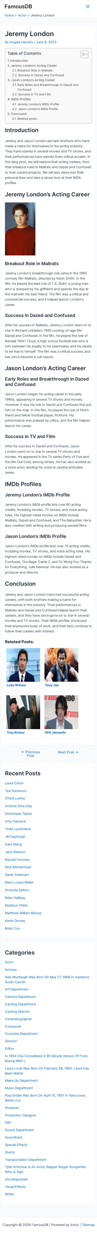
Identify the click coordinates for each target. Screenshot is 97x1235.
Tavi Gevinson (16, 791)
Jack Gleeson (15, 852)
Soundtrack (14, 1137)
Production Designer (20, 1115)
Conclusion (19, 114)
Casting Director (17, 1012)
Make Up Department (21, 1081)
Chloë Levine (15, 798)
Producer (12, 1108)
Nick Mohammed (18, 867)
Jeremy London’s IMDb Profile (38, 104)
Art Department (16, 989)
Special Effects (16, 1145)
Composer (13, 1026)
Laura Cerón (14, 783)
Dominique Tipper (18, 814)
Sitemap (88, 1225)
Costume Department (21, 1034)
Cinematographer (18, 1019)
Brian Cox (12, 928)
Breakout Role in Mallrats (35, 70)
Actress (11, 970)
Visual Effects (15, 1187)
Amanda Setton (17, 890)
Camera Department (20, 997)
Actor (9, 962)
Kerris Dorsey (15, 921)
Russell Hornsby (17, 860)
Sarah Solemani (17, 875)
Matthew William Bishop (23, 913)
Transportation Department (25, 1160)
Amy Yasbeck (15, 821)
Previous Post (30, 753)
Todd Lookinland (18, 829)
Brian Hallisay (15, 898)
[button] (82, 54)
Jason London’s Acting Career (33, 80)
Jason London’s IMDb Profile (38, 109)
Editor (9, 1049)
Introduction (19, 60)
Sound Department (19, 1130)
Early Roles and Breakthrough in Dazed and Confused (47, 87)
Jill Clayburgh (15, 837)
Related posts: (27, 118)
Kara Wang (13, 844)
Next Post (68, 752)
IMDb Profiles (21, 99)
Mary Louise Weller (19, 882)
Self (8, 1122)
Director (11, 1041)
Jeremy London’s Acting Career (34, 65)
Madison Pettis (16, 905)
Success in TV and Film (34, 94)
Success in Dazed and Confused (41, 75)
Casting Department (20, 1004)
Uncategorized (16, 1179)
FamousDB (18, 6)
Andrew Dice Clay (18, 806)
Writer (9, 1194)
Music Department (19, 1088)
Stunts (10, 1152)
